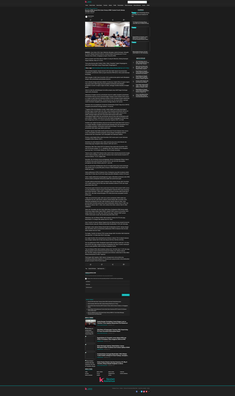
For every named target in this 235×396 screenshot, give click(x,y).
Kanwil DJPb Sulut (92, 268)
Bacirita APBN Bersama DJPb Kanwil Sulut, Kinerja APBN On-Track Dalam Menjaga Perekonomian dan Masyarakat (106, 313)
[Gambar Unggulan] (107, 34)
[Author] (86, 17)
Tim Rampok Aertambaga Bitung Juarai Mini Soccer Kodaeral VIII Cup (141, 23)
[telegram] (142, 391)
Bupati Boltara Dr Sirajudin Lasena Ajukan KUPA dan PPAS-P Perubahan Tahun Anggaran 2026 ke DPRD (111, 338)
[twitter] (139, 391)
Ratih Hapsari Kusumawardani (102, 268)
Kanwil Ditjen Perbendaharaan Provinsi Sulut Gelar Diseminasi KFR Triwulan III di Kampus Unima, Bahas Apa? (107, 310)
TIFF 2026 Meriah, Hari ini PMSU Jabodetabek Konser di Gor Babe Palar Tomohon (142, 62)
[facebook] (137, 391)
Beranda (87, 8)
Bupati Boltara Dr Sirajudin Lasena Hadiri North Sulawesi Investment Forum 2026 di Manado (142, 73)
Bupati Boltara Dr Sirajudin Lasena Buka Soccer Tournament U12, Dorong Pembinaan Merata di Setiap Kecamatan (140, 38)
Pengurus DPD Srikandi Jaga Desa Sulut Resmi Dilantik (142, 81)
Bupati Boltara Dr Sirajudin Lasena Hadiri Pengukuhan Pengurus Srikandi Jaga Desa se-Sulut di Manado (142, 77)
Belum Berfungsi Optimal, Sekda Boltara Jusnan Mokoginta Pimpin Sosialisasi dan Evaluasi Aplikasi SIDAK (113, 346)
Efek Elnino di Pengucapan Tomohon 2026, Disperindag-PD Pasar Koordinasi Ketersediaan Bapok (112, 330)
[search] (145, 2)
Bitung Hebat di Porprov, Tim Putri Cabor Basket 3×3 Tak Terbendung (140, 52)
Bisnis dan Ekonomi (93, 8)
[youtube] (146, 391)
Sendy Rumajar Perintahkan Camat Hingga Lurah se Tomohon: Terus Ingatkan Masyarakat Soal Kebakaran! (112, 322)
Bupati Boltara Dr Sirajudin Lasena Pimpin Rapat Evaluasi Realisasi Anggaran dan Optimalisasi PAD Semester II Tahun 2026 (142, 92)
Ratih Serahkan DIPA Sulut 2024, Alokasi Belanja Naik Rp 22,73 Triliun (110, 68)
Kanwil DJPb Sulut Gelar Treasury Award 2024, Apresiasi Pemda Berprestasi (104, 301)
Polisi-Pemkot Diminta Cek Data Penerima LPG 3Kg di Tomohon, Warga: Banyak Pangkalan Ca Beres (112, 362)
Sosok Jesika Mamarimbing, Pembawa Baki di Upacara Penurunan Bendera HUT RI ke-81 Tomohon (142, 96)
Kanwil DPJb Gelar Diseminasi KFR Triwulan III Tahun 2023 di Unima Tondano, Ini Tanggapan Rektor (108, 306)
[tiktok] (149, 391)
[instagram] (144, 391)
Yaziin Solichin (91, 16)
